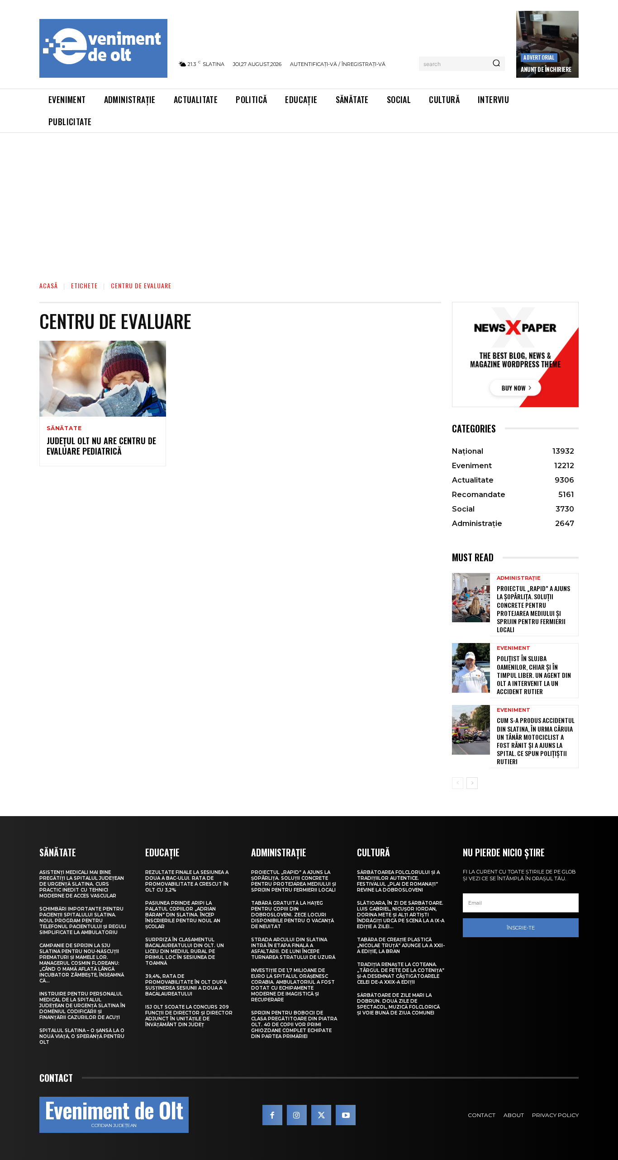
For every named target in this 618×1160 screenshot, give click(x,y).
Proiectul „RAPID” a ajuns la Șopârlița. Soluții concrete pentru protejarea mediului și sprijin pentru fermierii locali (533, 608)
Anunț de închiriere (546, 69)
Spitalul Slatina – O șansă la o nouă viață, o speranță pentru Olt (81, 1036)
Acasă (48, 285)
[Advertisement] (309, 200)
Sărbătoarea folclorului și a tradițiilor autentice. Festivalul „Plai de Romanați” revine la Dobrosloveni (398, 881)
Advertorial (538, 57)
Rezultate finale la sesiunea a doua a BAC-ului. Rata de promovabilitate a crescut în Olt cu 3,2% (186, 881)
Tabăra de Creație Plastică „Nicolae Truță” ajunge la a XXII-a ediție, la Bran (401, 945)
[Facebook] (272, 1115)
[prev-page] (457, 783)
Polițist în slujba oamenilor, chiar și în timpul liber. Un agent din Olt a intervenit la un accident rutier (534, 674)
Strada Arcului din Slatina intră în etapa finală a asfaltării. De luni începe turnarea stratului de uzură (293, 948)
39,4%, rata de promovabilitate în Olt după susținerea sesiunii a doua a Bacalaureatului (186, 985)
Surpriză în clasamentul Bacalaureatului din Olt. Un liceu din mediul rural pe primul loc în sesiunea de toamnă (184, 951)
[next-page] (472, 783)
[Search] (496, 63)
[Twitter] (321, 1115)
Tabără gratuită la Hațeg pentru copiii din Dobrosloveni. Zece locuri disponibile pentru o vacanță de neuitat (292, 915)
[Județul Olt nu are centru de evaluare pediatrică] (102, 379)
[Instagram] (297, 1115)
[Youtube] (346, 1115)
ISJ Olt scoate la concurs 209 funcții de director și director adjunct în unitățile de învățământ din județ (189, 1016)
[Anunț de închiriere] (547, 44)
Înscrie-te (521, 928)
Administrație (519, 578)
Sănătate (64, 428)
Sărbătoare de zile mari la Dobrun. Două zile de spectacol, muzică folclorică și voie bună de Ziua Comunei (398, 1004)
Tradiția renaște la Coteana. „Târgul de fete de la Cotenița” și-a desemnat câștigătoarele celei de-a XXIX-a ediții (400, 973)
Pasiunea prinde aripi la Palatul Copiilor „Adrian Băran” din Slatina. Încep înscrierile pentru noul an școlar (182, 915)
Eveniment (513, 648)
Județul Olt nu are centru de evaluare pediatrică (101, 446)
